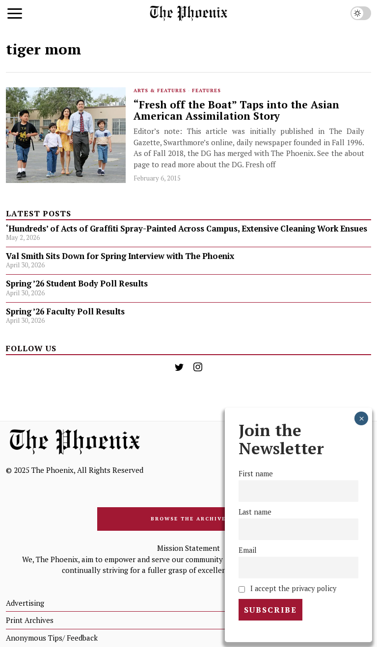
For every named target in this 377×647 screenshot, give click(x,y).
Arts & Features (160, 90)
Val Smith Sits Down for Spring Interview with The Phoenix (121, 256)
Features (206, 90)
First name (256, 473)
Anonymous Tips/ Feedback (52, 638)
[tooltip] (179, 367)
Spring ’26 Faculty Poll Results (65, 311)
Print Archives (30, 620)
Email (248, 550)
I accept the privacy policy (292, 588)
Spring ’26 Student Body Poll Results (77, 283)
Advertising (25, 603)
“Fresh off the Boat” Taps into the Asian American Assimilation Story (236, 110)
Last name (255, 512)
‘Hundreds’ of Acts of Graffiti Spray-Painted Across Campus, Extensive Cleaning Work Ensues (186, 228)
